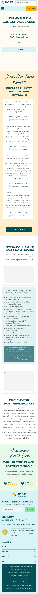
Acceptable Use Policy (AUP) (19, 575)
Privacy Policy (23, 569)
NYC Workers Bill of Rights (19, 582)
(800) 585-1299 (7, 520)
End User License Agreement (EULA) (19, 572)
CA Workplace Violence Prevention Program (19, 588)
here (14, 26)
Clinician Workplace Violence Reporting (19, 585)
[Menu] (2, 8)
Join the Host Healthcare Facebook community (18, 524)
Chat (19, 42)
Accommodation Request (19, 579)
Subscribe (30, 509)
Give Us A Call (19, 49)
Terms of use (15, 569)
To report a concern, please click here (23, 530)
